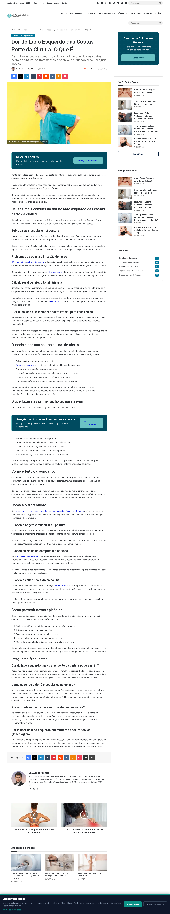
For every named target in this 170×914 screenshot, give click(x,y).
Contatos (65, 3)
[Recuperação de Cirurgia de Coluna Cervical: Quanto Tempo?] (125, 142)
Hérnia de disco (18, 262)
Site (35, 3)
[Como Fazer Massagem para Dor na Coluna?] (125, 93)
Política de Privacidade (12, 910)
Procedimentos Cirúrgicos (113, 13)
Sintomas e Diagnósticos (29, 30)
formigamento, (56, 272)
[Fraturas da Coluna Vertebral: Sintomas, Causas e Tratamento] (125, 117)
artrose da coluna (35, 262)
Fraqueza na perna (25, 365)
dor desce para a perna (27, 556)
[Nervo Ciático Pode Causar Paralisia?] (92, 862)
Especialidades (53, 3)
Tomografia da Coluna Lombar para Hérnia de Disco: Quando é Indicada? (25, 875)
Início (64, 13)
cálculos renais (56, 301)
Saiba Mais (138, 57)
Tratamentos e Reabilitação (146, 13)
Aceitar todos (133, 904)
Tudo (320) (138, 154)
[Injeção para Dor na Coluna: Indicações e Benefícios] (59, 862)
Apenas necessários (155, 904)
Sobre (41, 3)
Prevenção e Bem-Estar (129, 266)
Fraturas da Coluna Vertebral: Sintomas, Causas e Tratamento (143, 116)
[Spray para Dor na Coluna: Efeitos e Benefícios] (125, 105)
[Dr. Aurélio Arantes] (18, 16)
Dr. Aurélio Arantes (23, 69)
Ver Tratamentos (89, 423)
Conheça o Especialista (88, 160)
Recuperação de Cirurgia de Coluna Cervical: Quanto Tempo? (146, 141)
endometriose (61, 585)
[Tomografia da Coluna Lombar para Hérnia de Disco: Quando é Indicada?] (26, 862)
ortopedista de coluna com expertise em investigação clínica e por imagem (48, 511)
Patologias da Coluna (82, 13)
